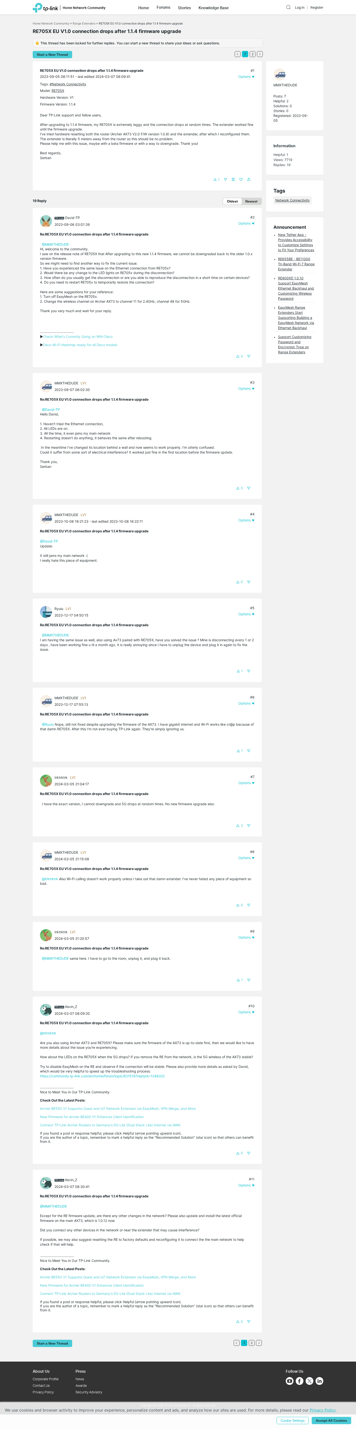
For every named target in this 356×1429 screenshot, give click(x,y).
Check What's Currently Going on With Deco (78, 336)
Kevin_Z (71, 1007)
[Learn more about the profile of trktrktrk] (47, 780)
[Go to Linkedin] (319, 1381)
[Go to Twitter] (309, 1381)
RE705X (58, 91)
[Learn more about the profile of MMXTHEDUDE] (47, 386)
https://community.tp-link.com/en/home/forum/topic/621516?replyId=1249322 (102, 1076)
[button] (143, 7)
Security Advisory (89, 1392)
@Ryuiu (48, 724)
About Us (41, 1371)
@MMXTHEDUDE (55, 244)
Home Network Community (51, 23)
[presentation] (46, 221)
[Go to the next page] (260, 54)
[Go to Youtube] (290, 1381)
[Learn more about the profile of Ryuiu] (47, 611)
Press (80, 1371)
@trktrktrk (50, 879)
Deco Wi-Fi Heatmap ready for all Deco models (80, 345)
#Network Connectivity (68, 84)
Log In (299, 7)
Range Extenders (84, 23)
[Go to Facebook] (299, 1381)
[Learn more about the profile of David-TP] (47, 221)
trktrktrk (61, 777)
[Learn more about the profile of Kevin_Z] (47, 1009)
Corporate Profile (46, 1379)
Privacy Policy (43, 1392)
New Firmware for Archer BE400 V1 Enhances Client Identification (92, 1117)
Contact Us (41, 1385)
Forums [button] (163, 7)
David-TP (72, 218)
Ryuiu (58, 609)
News (80, 1379)
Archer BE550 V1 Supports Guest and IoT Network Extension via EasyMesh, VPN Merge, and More (118, 1108)
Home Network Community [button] (84, 8)
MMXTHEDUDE (66, 383)
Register (316, 7)
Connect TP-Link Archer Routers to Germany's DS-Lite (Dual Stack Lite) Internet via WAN (110, 1125)
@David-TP (51, 409)
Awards (81, 1385)
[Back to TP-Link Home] (45, 7)
